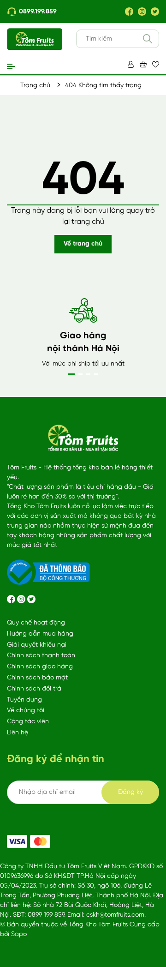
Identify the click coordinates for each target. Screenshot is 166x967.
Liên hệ (17, 732)
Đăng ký (130, 792)
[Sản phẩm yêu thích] (155, 64)
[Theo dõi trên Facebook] (12, 598)
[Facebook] (129, 11)
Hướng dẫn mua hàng (40, 634)
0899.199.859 (38, 11)
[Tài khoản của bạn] (130, 64)
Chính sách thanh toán (41, 655)
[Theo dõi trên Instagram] (22, 598)
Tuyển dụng (24, 700)
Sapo (19, 934)
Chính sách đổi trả (34, 688)
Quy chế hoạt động (36, 622)
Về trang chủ (83, 243)
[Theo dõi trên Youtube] (31, 598)
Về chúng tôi (25, 710)
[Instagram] (142, 11)
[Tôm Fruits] (17, 841)
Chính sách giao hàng (40, 666)
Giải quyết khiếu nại (36, 645)
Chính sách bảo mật (37, 677)
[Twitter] (155, 11)
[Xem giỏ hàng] (143, 64)
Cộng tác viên (28, 721)
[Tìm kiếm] (147, 39)
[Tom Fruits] (40, 841)
